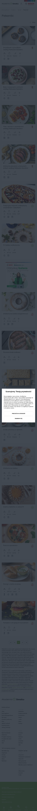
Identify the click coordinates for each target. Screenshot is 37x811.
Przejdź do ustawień (18, 413)
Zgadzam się (18, 418)
